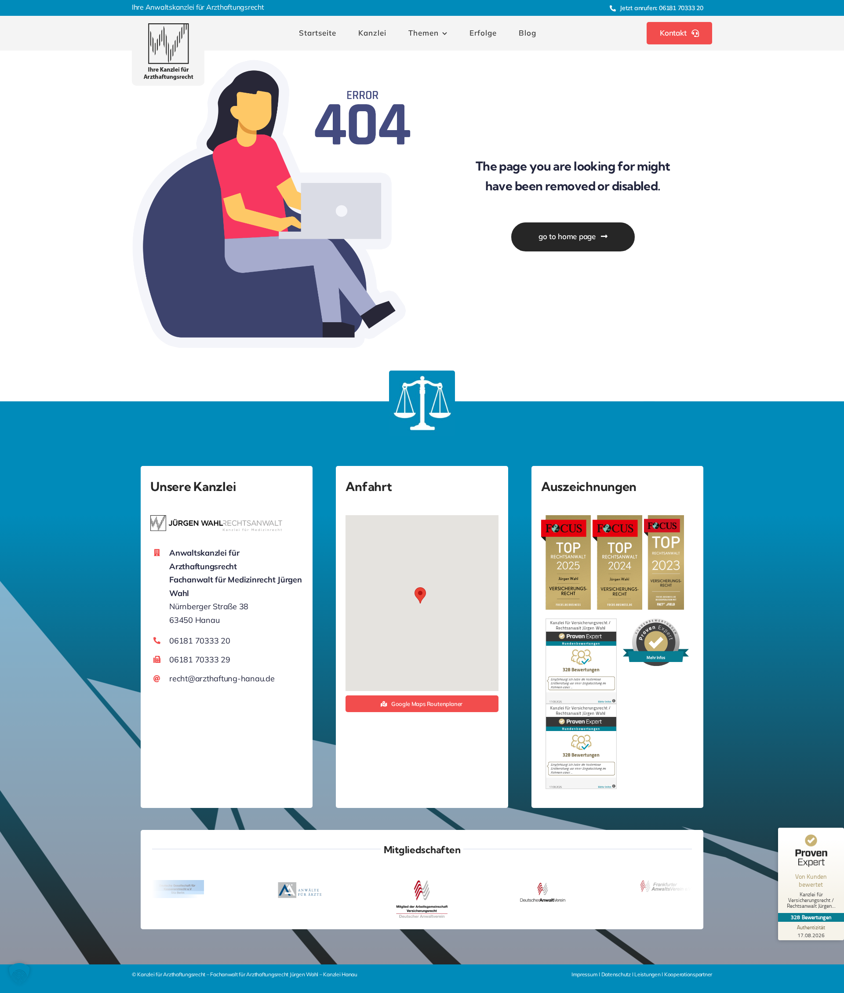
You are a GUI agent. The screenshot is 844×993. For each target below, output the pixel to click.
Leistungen (647, 974)
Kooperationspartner (688, 974)
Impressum (585, 974)
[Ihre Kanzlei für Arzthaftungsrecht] (168, 27)
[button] (420, 595)
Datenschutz (616, 974)
